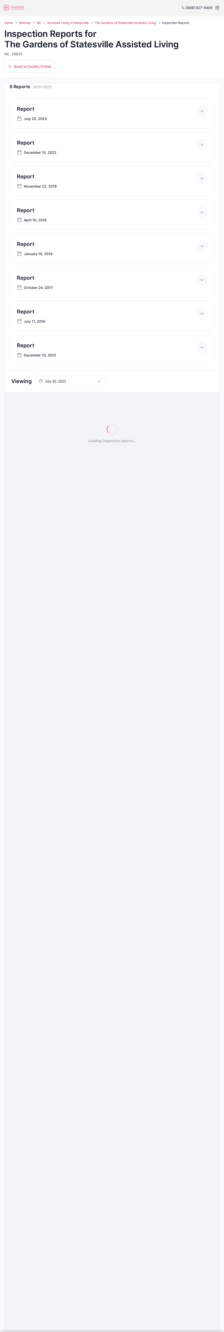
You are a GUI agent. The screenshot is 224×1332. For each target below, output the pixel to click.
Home (8, 23)
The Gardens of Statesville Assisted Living (125, 23)
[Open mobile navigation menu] (217, 7)
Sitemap (25, 23)
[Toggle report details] (202, 111)
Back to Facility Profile (32, 66)
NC (39, 23)
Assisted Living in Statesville (68, 23)
